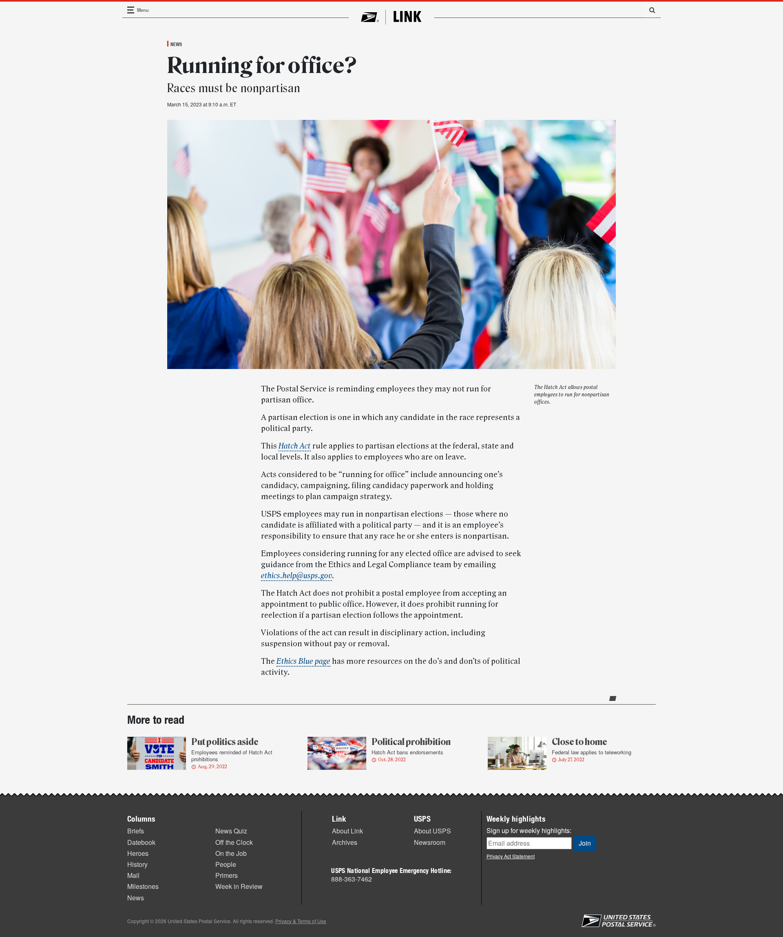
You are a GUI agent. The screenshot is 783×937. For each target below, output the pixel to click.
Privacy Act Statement (511, 856)
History (137, 864)
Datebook (141, 842)
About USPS (432, 830)
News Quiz (231, 830)
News (176, 44)
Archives (344, 842)
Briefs (135, 830)
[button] (649, 10)
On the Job (231, 853)
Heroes (137, 853)
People (225, 864)
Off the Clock (234, 842)
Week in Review (239, 886)
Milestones (143, 886)
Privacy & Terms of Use (300, 920)
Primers (226, 875)
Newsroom (429, 842)
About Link (347, 830)
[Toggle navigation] (131, 10)
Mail (133, 875)
